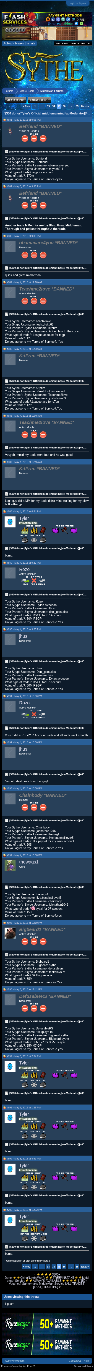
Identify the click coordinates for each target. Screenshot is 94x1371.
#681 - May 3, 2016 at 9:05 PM (24, 119)
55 (77, 106)
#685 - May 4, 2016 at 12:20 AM (24, 349)
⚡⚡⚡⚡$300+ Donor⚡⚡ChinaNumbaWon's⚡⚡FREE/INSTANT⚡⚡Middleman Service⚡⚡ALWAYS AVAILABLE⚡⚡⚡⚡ (47, 1277)
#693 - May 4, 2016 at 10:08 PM (24, 788)
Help (86, 1360)
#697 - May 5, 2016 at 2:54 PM (24, 1056)
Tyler (24, 518)
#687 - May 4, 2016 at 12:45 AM (24, 462)
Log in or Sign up (78, 3)
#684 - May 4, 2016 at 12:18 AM (24, 282)
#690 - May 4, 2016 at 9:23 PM (24, 629)
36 (64, 106)
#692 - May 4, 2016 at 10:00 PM (24, 742)
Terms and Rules (83, 1366)
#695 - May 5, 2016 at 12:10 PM (24, 922)
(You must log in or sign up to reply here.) (27, 1260)
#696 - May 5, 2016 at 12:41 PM (24, 989)
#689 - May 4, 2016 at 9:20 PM (24, 562)
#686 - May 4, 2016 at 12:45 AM (24, 415)
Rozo (24, 569)
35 (58, 106)
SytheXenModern (14, 1360)
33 (48, 106)
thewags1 (29, 861)
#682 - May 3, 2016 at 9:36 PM (24, 186)
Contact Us (75, 1360)
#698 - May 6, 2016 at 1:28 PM (24, 1107)
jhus (23, 636)
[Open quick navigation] (89, 90)
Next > (85, 106)
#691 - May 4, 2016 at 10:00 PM (24, 696)
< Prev (26, 106)
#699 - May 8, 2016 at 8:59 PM (24, 1158)
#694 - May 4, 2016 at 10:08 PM (24, 855)
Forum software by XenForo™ (18, 1366)
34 (53, 106)
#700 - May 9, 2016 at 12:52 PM (24, 1209)
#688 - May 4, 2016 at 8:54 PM (24, 511)
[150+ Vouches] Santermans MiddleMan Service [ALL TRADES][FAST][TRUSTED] (48, 1284)
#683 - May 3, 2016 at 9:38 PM (24, 236)
